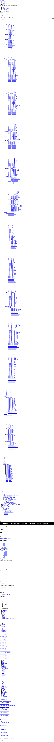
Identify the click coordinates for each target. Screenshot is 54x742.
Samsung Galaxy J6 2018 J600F (13, 135)
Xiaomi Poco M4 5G (11, 272)
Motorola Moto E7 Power (12, 410)
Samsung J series (9, 131)
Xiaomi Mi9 (13, 256)
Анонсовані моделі (5, 600)
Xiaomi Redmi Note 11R (12, 329)
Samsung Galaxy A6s (12, 86)
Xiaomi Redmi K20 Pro (12, 293)
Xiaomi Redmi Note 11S (12, 331)
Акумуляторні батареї (8, 511)
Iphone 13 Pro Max (11, 35)
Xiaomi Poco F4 (11, 266)
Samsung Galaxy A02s (12, 63)
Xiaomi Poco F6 (11, 258)
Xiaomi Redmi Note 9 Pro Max (13, 347)
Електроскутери (5, 486)
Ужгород (3, 675)
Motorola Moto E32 (11, 402)
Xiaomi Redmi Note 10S (12, 322)
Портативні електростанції (9, 515)
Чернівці (3, 679)
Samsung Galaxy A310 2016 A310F (14, 105)
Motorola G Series (9, 412)
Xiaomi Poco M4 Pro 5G (12, 273)
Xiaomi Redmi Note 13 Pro (13, 344)
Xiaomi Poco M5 (11, 275)
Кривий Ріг (4, 664)
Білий (3, 685)
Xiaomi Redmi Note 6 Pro (15, 311)
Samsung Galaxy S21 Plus (15, 191)
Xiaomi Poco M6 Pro (12, 278)
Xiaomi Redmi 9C (11, 378)
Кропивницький (5, 668)
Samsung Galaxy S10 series (13, 199)
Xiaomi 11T (10, 216)
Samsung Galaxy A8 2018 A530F (14, 89)
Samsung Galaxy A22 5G (12, 96)
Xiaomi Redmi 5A (11, 368)
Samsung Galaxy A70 (12, 124)
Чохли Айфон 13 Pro (3, 655)
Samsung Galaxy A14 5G (12, 79)
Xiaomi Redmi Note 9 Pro (12, 348)
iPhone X (10, 52)
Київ (3, 660)
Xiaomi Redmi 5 (11, 367)
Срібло (3, 682)
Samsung (5, 58)
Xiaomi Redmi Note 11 (12, 327)
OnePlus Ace (10, 440)
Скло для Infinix (9, 469)
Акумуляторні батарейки (8, 512)
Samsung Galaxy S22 (14, 186)
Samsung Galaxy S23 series (13, 181)
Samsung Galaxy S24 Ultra (15, 179)
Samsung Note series (9, 168)
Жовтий (3, 688)
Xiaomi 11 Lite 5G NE (12, 214)
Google (5, 387)
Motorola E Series (9, 397)
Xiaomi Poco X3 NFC (12, 282)
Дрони (3, 507)
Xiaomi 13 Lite (11, 226)
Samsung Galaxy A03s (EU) (13, 64)
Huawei (5, 459)
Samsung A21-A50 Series (10, 93)
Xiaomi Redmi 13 (11, 363)
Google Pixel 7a (9, 395)
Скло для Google (9, 466)
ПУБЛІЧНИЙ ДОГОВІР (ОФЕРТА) (8, 618)
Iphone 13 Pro (10, 36)
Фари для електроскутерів (9, 502)
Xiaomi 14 (10, 234)
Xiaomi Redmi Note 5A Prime (16, 309)
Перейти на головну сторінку (5, 538)
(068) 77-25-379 (2, 1)
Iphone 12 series (9, 39)
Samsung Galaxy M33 (12, 159)
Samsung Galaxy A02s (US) (13, 62)
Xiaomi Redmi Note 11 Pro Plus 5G (14, 325)
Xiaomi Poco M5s (11, 276)
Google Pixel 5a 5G (9, 389)
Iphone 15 (10, 28)
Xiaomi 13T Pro (11, 230)
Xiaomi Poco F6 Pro (11, 269)
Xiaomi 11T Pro (11, 215)
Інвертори (6, 513)
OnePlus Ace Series (9, 434)
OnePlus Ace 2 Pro (11, 435)
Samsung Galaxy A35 (12, 110)
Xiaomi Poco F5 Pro (11, 267)
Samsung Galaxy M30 (12, 154)
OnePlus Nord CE (11, 449)
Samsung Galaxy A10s (12, 73)
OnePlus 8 (10, 426)
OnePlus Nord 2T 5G (12, 443)
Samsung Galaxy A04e (12, 68)
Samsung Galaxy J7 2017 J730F (13, 138)
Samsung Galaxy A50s (12, 116)
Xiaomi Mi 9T (13, 247)
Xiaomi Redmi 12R (11, 362)
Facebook (4, 628)
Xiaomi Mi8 (13, 254)
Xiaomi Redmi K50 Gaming (13, 301)
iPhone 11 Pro (10, 46)
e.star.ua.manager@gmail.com (5, 594)
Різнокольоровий (5, 696)
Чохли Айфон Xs (3, 645)
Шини (3, 516)
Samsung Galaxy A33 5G (12, 108)
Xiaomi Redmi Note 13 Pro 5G (13, 342)
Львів (3, 661)
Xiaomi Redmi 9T (11, 379)
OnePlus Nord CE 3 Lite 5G (13, 448)
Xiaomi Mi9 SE (13, 255)
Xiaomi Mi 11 (10, 238)
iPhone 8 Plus (10, 53)
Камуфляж (4, 681)
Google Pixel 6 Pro (9, 390)
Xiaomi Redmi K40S (12, 300)
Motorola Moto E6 (11, 406)
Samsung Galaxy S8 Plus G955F (16, 209)
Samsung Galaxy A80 (12, 128)
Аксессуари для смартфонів (7, 22)
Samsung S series (9, 176)
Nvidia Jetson (24, 523)
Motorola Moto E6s (11, 408)
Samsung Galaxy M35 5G (12, 161)
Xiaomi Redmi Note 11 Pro (13, 326)
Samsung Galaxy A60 (12, 123)
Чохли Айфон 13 (3, 642)
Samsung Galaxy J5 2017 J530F (13, 134)
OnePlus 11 (10, 419)
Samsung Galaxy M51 (12, 163)
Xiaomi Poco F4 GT (11, 265)
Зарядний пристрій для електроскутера (11, 495)
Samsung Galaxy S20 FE (15, 195)
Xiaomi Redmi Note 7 (14, 313)
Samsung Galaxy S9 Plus (15, 210)
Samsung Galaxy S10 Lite (15, 200)
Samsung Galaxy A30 (12, 102)
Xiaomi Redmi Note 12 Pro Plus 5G (14, 336)
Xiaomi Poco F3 (11, 264)
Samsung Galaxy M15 (12, 148)
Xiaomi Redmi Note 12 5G (13, 334)
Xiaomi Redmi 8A (11, 375)
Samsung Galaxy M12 (12, 145)
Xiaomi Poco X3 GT (11, 281)
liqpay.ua (3, 617)
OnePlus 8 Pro (10, 425)
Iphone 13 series (9, 34)
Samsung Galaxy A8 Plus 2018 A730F (14, 90)
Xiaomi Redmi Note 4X (12, 386)
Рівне (3, 672)
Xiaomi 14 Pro (10, 232)
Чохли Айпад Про (3, 639)
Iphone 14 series (9, 29)
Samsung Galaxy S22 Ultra (15, 188)
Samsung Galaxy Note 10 (12, 171)
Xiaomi (5, 212)
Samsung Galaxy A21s (12, 95)
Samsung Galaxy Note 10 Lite (13, 169)
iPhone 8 (9, 54)
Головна (3, 529)
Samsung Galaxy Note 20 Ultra (13, 172)
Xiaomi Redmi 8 (11, 374)
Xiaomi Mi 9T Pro (14, 246)
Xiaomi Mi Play (13, 248)
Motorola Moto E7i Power (12, 411)
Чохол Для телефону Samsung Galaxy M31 (7, 705)
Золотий (3, 693)
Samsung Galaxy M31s (12, 156)
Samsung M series (9, 140)
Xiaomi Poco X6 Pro (11, 288)
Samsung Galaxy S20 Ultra (15, 197)
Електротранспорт (4, 523)
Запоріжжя (4, 667)
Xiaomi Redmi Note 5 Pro (15, 308)
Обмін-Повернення (5, 8)
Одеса (3, 670)
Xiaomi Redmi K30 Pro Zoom (13, 295)
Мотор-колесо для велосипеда (9, 497)
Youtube (4, 632)
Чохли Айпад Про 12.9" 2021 (5, 651)
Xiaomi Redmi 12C (11, 361)
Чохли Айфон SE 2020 (4, 646)
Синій (3, 690)
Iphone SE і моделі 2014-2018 (11, 48)
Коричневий (4, 692)
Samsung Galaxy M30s (12, 153)
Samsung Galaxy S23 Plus (15, 183)
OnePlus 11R (10, 420)
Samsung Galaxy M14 (12, 147)
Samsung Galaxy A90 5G (12, 130)
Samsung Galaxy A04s (12, 69)
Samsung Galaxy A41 (12, 113)
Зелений (3, 689)
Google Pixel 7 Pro (9, 393)
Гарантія (3, 7)
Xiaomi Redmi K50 (11, 305)
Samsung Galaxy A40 (12, 111)
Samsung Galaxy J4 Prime (12, 133)
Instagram (4, 631)
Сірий (3, 684)
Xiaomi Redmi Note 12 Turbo (13, 338)
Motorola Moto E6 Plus (12, 405)
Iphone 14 (10, 33)
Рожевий (3, 694)
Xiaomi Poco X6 (11, 289)
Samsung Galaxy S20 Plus (15, 196)
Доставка (3, 614)
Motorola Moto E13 (11, 398)
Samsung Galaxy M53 (12, 165)
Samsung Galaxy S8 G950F (15, 208)
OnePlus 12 (10, 422)
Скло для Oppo (9, 476)
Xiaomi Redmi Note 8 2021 (15, 314)
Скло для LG (8, 470)
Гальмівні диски (7, 501)
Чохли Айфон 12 (3, 637)
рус (2, 14)
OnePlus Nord (8, 441)
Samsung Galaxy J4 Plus (12, 132)
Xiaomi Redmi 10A (11, 355)
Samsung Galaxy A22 (12, 97)
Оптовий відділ (5, 9)
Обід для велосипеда (8, 498)
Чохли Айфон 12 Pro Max (4, 657)
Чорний (3, 683)
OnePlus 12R (10, 423)
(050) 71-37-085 (2, 3)
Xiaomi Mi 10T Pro (14, 241)
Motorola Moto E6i (11, 407)
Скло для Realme (9, 477)
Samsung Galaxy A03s (12, 66)
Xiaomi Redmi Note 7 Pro (15, 312)
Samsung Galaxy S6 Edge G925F (16, 205)
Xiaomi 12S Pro (11, 220)
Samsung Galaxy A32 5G (12, 106)
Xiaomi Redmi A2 (11, 382)
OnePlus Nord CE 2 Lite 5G (13, 447)
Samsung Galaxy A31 (12, 104)
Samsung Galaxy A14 (12, 80)
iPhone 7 (9, 56)
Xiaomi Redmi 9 (11, 376)
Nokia (5, 461)
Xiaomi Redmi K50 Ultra (12, 304)
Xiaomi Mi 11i (10, 239)
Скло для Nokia (9, 474)
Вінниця (3, 665)
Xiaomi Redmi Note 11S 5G (13, 330)
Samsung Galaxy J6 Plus (12, 136)
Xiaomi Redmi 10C (11, 356)
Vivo (5, 462)
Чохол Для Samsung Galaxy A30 (5, 701)
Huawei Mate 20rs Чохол (4, 711)
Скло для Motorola (9, 473)
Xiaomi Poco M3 (11, 271)
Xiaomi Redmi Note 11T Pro (13, 333)
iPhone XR (10, 57)
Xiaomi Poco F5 (11, 268)
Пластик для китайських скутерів (10, 499)
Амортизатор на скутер (8, 494)
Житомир (4, 666)
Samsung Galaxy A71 (12, 125)
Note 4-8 (9, 307)
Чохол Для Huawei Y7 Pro (4, 709)
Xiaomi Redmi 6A (11, 371)
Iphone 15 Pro (10, 26)
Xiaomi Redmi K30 (11, 299)
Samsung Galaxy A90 (12, 92)
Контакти (4, 611)
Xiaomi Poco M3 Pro (12, 270)
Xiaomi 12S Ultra (11, 221)
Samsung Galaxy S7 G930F (15, 207)
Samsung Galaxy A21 (12, 94)
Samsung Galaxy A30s (12, 103)
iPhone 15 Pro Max (11, 25)
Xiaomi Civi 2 (10, 235)
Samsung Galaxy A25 (12, 101)
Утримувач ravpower (3, 729)
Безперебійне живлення (6, 510)
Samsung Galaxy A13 (12, 78)
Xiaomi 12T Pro (11, 223)
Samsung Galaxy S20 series (13, 194)
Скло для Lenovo (9, 471)
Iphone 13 (10, 37)
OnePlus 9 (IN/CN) (11, 430)
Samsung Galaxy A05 (12, 70)
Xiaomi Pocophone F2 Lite (13, 291)
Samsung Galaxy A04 (12, 67)
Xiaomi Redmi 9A (11, 377)
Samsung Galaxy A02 (12, 61)
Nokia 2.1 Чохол (3, 719)
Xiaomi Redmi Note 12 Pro (13, 337)
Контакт (3, 740)
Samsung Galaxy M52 (12, 164)
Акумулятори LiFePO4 (15, 523)
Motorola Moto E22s (11, 400)
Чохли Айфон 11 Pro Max (4, 634)
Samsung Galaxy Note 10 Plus (13, 170)
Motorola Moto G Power (12, 413)
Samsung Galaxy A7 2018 (12, 88)
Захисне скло (6, 464)
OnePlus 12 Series (9, 421)
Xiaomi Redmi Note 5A (15, 310)
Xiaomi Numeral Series (10, 213)
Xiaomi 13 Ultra (11, 228)
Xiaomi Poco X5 (11, 287)
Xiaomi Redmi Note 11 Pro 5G (13, 324)
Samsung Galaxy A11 (12, 74)
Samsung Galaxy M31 (12, 155)
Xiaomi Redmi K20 (11, 294)
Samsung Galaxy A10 (12, 72)
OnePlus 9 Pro (10, 431)
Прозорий (4, 695)
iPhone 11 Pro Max (11, 45)
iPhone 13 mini (11, 38)
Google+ (4, 630)
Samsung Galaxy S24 (12, 177)
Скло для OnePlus (9, 475)
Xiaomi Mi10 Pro (13, 250)
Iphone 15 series (9, 24)
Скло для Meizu (9, 472)
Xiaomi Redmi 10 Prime (12, 353)
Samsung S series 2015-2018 (13, 204)
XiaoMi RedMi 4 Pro (12, 352)
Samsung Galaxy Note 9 (12, 175)
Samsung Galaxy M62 (12, 167)
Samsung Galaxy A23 (12, 99)
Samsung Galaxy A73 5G (12, 127)
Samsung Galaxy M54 (12, 166)
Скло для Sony (9, 479)
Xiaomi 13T (10, 231)
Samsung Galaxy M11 (12, 144)
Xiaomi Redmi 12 (11, 360)
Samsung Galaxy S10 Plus (15, 201)
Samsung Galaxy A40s (12, 112)
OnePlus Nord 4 (11, 445)
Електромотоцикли (5, 488)
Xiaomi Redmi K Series (10, 292)
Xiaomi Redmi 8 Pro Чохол (4, 714)
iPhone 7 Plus (10, 55)
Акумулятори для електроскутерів (8, 492)
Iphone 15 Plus (10, 27)
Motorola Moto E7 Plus (12, 409)
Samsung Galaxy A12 (12, 76)
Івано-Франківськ (5, 663)
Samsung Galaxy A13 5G (12, 77)
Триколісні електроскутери (7, 487)
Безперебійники (5, 505)
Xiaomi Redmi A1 (11, 381)
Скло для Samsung (9, 478)
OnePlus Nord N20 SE (12, 452)
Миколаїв (4, 669)
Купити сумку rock (3, 732)
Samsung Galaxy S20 (14, 198)
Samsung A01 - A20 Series (10, 59)
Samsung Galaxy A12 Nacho (13, 75)
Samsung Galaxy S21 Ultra (15, 192)
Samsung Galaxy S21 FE (15, 190)
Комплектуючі (6, 508)
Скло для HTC (9, 467)
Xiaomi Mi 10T (13, 242)
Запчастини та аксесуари (6, 493)
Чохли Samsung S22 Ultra (4, 707)
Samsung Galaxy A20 (12, 82)
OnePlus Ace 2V (11, 437)
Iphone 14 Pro (10, 31)
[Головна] (2, 0)
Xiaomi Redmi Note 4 (12, 385)
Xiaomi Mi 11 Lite (11, 236)
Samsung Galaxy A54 (12, 121)
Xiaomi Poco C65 (11, 261)
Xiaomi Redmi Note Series (10, 306)
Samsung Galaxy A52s (12, 119)
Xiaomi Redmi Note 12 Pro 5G (13, 335)
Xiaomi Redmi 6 (11, 370)
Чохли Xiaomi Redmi (3, 712)
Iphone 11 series (9, 44)
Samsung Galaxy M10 (12, 143)
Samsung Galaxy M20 (12, 149)
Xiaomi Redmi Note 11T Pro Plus (14, 332)
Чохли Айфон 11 (3, 654)
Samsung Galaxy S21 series (13, 189)
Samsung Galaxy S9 (14, 211)
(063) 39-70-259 (2, 2)
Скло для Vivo (8, 480)
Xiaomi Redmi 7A (11, 373)
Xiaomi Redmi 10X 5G (12, 358)
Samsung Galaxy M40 (12, 162)
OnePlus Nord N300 (11, 455)
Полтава (3, 671)
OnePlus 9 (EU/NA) (11, 429)
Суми (3, 673)
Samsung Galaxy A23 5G (12, 98)
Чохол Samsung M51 (3, 699)
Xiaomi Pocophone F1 (12, 290)
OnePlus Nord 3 (11, 444)
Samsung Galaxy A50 (12, 115)
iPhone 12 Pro (10, 41)
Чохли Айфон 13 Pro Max (4, 658)
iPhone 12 (10, 42)
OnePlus (5, 414)
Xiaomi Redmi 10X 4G (12, 357)
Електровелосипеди (5, 490)
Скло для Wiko (9, 481)
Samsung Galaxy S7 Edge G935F (16, 206)
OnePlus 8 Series (9, 424)
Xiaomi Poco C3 (11, 259)
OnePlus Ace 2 (10, 436)
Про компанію (4, 610)
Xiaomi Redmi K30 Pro (12, 296)
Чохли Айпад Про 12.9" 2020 (5, 652)
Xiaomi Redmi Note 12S (12, 340)
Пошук (1, 11)
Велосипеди (4, 491)
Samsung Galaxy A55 (12, 122)
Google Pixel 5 (8, 388)
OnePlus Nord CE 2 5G (12, 446)
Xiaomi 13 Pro (10, 227)
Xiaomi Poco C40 (11, 260)
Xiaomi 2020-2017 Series (12, 240)
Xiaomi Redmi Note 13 (12, 345)
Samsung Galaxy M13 (12, 146)
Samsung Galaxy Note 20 (12, 173)
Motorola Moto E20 (11, 399)
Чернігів (3, 678)
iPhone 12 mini (11, 43)
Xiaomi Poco (8, 257)
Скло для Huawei (9, 468)
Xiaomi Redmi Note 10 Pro (13, 320)
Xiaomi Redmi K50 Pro (12, 302)
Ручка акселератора (7, 500)
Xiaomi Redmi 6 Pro (11, 369)
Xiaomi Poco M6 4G (11, 277)
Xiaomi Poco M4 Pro (12, 274)
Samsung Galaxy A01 (12, 60)
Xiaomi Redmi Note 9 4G (12, 346)
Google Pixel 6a (9, 392)
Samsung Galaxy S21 (14, 193)
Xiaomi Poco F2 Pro (11, 262)
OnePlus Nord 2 (11, 442)
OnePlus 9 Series (9, 428)
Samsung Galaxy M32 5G (12, 157)
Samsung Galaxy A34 (12, 109)
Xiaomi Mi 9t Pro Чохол (4, 715)
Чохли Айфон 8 (3, 648)
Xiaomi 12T (10, 224)
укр (2, 15)
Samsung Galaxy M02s (12, 141)
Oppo (5, 457)
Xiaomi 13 (10, 229)
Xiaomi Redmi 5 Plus (12, 366)
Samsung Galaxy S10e (14, 203)
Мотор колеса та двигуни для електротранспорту (11, 504)
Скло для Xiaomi (9, 482)
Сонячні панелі (32, 523)
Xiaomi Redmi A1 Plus (12, 380)
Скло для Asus (8, 465)
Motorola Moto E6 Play (12, 404)
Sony (5, 460)
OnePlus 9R (10, 433)
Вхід (3, 19)
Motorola (5, 396)
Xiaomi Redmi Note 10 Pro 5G (13, 318)
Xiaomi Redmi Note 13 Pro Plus (13, 343)
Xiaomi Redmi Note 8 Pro (15, 315)
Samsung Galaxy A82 (12, 129)
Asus (5, 463)
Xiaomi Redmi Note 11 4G (12, 323)
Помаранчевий (4, 687)
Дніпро (3, 662)
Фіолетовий (4, 691)
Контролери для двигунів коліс (9, 496)
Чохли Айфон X (3, 640)
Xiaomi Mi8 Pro (13, 253)
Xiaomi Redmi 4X (11, 365)
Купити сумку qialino (4, 735)
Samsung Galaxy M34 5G (12, 160)
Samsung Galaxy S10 (14, 202)
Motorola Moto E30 (11, 401)
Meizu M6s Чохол (3, 725)
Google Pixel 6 (8, 391)
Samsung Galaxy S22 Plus (15, 187)
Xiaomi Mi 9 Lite (13, 245)
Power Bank (6, 514)
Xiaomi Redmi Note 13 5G (13, 341)
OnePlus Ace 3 (10, 438)
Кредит (3, 616)
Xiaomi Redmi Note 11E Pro (13, 328)
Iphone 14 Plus (10, 32)
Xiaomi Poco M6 (11, 279)
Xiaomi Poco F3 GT (11, 263)
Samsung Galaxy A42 (12, 114)
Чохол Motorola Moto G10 (4, 722)
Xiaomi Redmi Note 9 (12, 349)
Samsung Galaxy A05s (12, 71)
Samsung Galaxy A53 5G (12, 120)
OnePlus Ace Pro (11, 439)
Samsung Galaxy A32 (12, 107)
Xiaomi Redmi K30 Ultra (12, 297)
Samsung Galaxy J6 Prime (12, 137)
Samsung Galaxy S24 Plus (15, 178)
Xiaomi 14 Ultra (11, 233)
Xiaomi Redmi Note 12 (12, 339)
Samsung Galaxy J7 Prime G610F (14, 139)
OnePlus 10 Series (9, 415)
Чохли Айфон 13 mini (4, 649)
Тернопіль (4, 674)
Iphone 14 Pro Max (11, 30)
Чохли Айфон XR (3, 643)
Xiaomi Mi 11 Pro (11, 237)
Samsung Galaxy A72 (12, 126)
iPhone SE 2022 (11, 49)
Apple (5, 23)
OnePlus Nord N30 (11, 454)
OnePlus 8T (10, 427)
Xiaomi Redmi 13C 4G (12, 364)
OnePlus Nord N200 (11, 453)
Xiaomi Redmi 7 (11, 372)
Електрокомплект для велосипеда (10, 503)
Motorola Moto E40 (11, 403)
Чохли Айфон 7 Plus (3, 636)
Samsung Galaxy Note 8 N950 (13, 174)
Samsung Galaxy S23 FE (15, 182)
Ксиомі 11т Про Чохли (4, 717)
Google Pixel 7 (8, 394)
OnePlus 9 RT (10, 432)
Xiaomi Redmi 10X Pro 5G (13, 359)
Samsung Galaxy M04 (12, 142)
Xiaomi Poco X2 (11, 280)
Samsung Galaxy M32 (12, 158)
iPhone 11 (10, 47)
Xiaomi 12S (10, 222)
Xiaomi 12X (10, 225)
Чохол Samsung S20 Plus (4, 704)
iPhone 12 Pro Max (11, 40)
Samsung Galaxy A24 (12, 100)
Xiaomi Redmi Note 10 (12, 321)
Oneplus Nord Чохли (3, 721)
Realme (5, 458)
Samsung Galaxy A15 (12, 81)
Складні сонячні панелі (6, 506)
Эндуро (3, 489)
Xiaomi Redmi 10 (11, 354)
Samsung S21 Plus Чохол (4, 702)
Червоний (4, 686)
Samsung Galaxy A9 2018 (12, 91)
